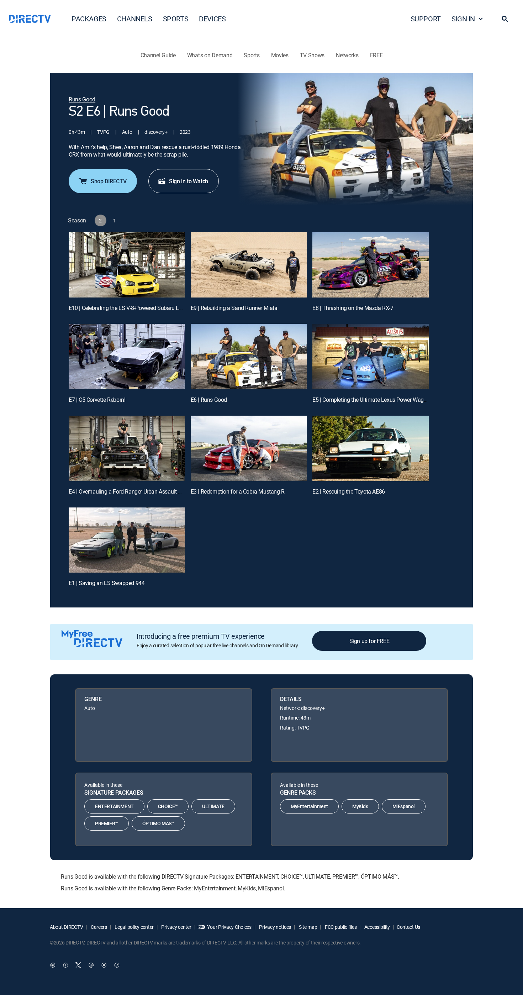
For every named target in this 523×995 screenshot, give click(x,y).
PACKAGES (89, 18)
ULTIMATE (213, 806)
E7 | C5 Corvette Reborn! (97, 400)
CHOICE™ (168, 806)
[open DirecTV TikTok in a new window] (117, 965)
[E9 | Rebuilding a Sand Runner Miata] (249, 265)
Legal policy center (134, 926)
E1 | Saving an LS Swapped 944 (106, 583)
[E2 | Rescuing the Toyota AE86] (370, 448)
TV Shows (312, 55)
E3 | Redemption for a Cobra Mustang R (238, 491)
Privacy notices (274, 926)
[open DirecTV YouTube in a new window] (104, 965)
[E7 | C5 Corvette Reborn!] (127, 356)
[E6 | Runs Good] (249, 356)
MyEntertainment (309, 806)
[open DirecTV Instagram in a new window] (91, 965)
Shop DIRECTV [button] (108, 181)
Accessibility (376, 926)
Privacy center (175, 926)
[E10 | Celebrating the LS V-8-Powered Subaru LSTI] (127, 265)
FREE (376, 55)
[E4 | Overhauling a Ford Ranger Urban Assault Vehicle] (127, 448)
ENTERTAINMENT (114, 806)
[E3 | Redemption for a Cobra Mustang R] (249, 448)
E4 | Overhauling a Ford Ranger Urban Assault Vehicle (132, 491)
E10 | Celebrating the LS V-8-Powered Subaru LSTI (128, 308)
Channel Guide (158, 55)
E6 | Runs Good (209, 400)
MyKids (360, 806)
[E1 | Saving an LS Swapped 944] (127, 540)
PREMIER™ (106, 823)
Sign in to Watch (188, 181)
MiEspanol (403, 806)
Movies (280, 55)
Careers (98, 926)
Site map (307, 926)
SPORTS (176, 18)
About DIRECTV (66, 926)
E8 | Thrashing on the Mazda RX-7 (352, 308)
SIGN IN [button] (463, 18)
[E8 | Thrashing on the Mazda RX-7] (370, 265)
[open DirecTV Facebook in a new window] (65, 965)
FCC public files (340, 926)
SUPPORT (426, 18)
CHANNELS (134, 18)
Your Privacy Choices (229, 926)
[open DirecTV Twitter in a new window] (78, 965)
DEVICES (212, 18)
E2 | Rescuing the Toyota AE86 (348, 491)
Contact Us (408, 926)
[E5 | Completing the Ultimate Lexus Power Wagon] (370, 356)
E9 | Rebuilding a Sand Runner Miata (234, 308)
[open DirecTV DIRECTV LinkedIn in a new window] (53, 965)
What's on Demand (210, 55)
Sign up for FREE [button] (369, 641)
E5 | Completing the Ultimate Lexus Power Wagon (371, 400)
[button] (504, 19)
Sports (251, 55)
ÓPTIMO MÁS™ (158, 823)
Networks (347, 55)
